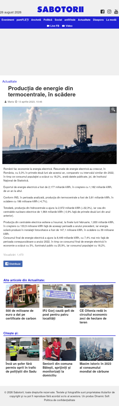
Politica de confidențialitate (59, 400)
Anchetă (36, 19)
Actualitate (84, 19)
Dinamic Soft (102, 396)
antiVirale (69, 19)
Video (69, 26)
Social (58, 19)
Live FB (54, 26)
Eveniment (8, 19)
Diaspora (98, 19)
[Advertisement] (59, 52)
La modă (111, 19)
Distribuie (15, 264)
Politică (48, 19)
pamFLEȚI (23, 19)
